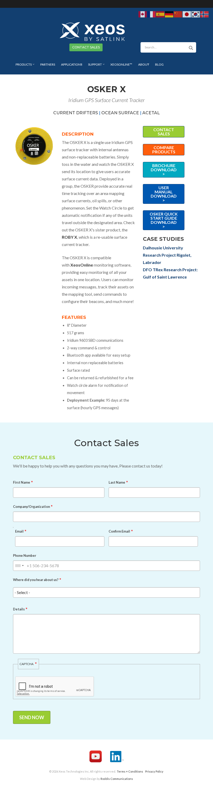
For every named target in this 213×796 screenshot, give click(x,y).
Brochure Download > (164, 169)
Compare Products (163, 149)
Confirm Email (119, 531)
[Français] (151, 14)
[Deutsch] (169, 14)
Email (19, 531)
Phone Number (24, 555)
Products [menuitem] (22, 66)
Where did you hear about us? (35, 580)
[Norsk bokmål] (204, 14)
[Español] (160, 14)
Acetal (151, 112)
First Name (21, 482)
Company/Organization (31, 506)
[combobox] (19, 566)
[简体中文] (178, 14)
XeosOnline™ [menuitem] (121, 64)
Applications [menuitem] (70, 66)
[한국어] (195, 14)
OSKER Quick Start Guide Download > (164, 220)
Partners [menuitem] (47, 64)
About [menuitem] (142, 66)
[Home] (92, 30)
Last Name (117, 482)
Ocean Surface (120, 112)
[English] (142, 14)
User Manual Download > (164, 194)
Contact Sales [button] (86, 47)
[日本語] (187, 14)
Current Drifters (75, 112)
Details (19, 609)
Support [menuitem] (93, 66)
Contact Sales (163, 131)
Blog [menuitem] (159, 64)
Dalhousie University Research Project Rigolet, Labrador (167, 255)
